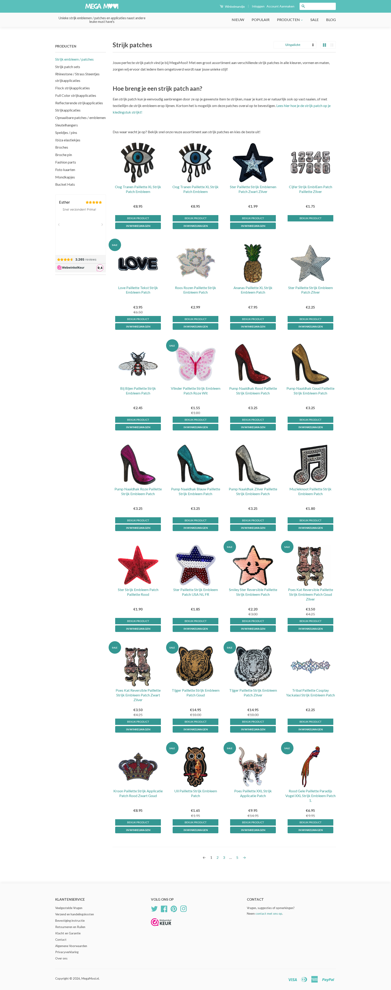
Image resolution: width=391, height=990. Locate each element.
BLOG (331, 19)
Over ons (61, 958)
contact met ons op (268, 913)
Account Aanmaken (280, 6)
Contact (61, 939)
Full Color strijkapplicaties (75, 95)
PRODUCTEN (288, 19)
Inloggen (258, 6)
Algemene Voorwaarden (71, 946)
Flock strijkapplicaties (72, 88)
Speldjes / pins (66, 132)
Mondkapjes (65, 177)
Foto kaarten (65, 169)
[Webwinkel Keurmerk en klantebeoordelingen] (161, 927)
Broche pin (63, 154)
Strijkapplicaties (68, 110)
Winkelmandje (234, 6)
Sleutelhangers (66, 125)
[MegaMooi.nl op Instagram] (183, 908)
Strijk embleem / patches (74, 59)
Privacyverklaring (67, 952)
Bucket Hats (65, 184)
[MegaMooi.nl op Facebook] (164, 908)
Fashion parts (65, 162)
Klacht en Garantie (68, 933)
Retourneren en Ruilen (70, 927)
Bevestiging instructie (70, 920)
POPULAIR (260, 19)
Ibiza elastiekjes (67, 140)
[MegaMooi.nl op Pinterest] (173, 908)
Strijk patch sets (67, 66)
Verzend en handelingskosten (74, 914)
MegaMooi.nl (90, 978)
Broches (61, 147)
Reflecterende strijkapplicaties (79, 103)
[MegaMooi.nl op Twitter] (154, 908)
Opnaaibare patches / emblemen (80, 117)
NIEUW (238, 19)
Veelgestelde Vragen (68, 908)
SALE (314, 19)
